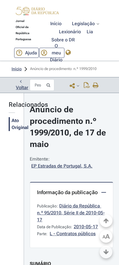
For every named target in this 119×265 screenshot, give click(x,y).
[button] (37, 12)
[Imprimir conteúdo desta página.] (96, 85)
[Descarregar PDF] (87, 85)
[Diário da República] (37, 12)
